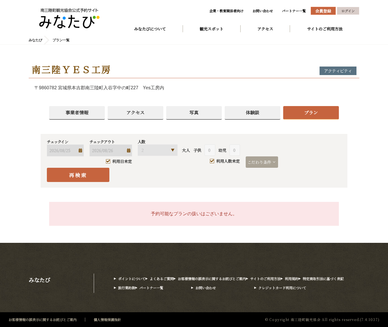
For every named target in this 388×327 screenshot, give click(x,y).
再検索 (78, 175)
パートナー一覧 (294, 10)
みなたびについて (150, 29)
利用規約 (292, 278)
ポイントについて (131, 278)
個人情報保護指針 (107, 319)
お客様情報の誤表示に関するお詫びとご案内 (212, 278)
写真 (194, 112)
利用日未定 (122, 161)
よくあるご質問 (162, 278)
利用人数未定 (228, 161)
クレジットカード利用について (282, 287)
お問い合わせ (263, 10)
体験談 (252, 112)
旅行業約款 (126, 287)
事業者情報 (77, 112)
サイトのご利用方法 (325, 29)
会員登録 (323, 11)
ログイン (348, 10)
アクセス (265, 29)
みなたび (39, 279)
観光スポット (212, 29)
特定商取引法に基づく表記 (323, 278)
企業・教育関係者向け (226, 10)
